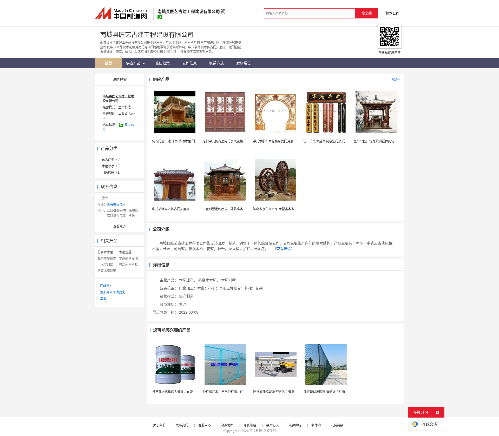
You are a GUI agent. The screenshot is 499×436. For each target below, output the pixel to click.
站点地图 (227, 425)
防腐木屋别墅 (106, 271)
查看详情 (283, 248)
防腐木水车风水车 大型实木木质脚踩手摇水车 (284, 209)
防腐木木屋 (105, 252)
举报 (103, 299)
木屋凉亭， (188, 280)
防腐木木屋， (209, 280)
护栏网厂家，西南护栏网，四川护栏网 (229, 392)
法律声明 (295, 425)
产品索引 (106, 285)
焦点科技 (256, 430)
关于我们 (159, 425)
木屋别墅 (125, 252)
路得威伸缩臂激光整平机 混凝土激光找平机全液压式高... (292, 392)
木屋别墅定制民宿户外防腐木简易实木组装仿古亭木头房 (241, 209)
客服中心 (204, 425)
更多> (396, 79)
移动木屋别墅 (128, 264)
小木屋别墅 (105, 264)
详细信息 (161, 265)
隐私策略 (250, 425)
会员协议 (272, 425)
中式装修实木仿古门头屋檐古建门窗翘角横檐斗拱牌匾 (189, 209)
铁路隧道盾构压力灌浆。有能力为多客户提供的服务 (188, 392)
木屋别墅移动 (128, 258)
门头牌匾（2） (112, 172)
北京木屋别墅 (106, 258)
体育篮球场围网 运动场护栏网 (324, 392)
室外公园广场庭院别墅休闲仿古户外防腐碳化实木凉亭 (391, 141)
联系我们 (182, 425)
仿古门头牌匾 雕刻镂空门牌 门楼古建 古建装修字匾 (338, 141)
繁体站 (316, 425)
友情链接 (337, 425)
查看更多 (119, 226)
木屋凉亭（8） (112, 166)
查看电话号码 (116, 204)
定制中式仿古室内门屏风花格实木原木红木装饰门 (236, 141)
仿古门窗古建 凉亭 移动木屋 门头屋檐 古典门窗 (185, 141)
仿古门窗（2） (112, 160)
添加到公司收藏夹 (112, 292)
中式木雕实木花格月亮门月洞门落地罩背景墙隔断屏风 (290, 141)
